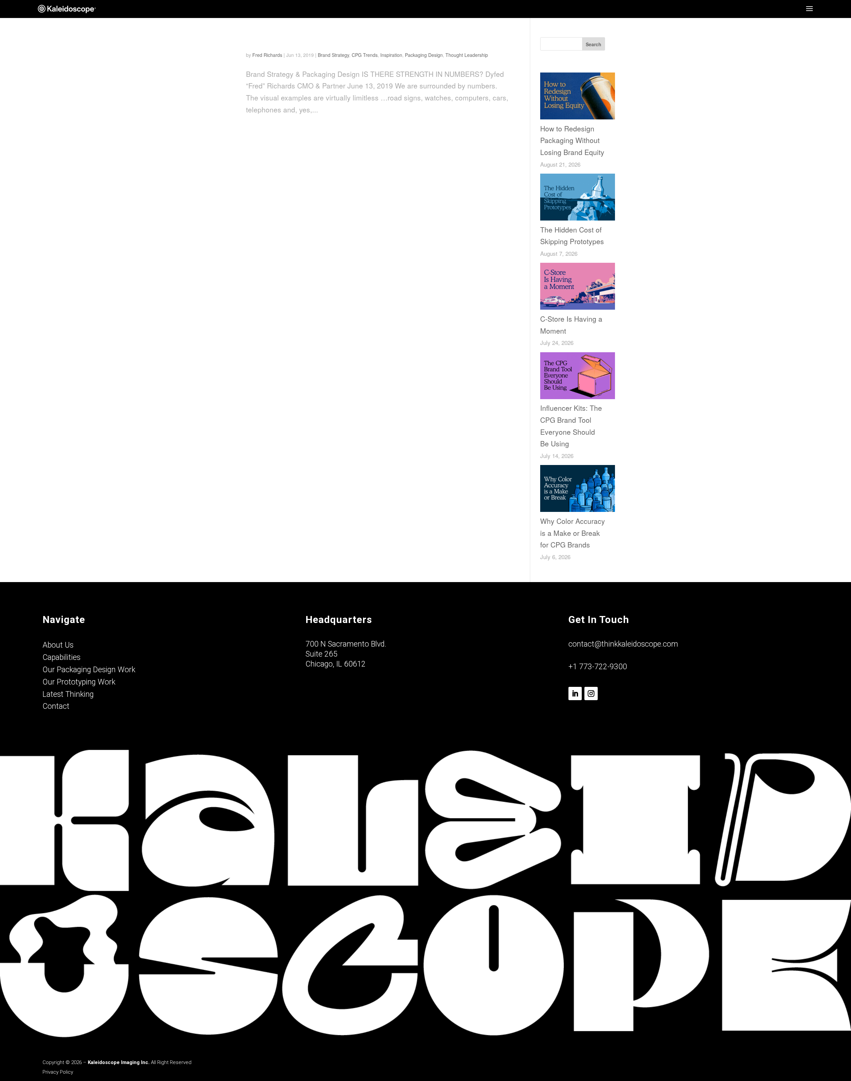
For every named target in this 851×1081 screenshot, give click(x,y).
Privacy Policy (58, 1072)
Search (593, 44)
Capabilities (61, 657)
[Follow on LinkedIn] (575, 693)
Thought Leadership (466, 55)
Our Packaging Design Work (89, 669)
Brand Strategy (333, 55)
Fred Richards (267, 55)
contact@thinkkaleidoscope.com (623, 644)
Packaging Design (424, 55)
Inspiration (391, 55)
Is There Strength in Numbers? (308, 41)
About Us (58, 645)
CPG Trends (365, 55)
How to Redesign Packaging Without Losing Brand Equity (572, 140)
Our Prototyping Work (79, 682)
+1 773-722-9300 (597, 666)
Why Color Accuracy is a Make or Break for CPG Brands (572, 532)
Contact (56, 706)
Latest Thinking (68, 694)
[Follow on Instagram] (591, 693)
